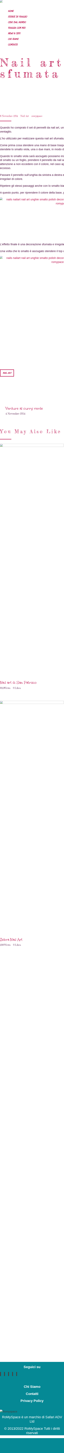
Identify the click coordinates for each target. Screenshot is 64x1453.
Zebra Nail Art (11, 940)
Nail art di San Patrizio (18, 682)
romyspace (37, 116)
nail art (7, 373)
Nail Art (25, 116)
